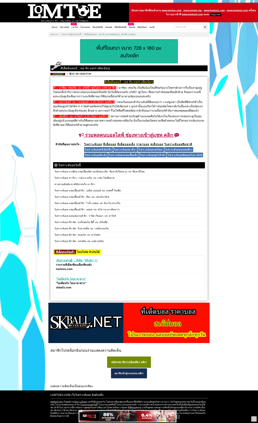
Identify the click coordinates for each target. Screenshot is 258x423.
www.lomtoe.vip (192, 10)
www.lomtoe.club (171, 10)
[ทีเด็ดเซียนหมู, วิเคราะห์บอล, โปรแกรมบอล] (129, 323)
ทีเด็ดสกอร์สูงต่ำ (65, 251)
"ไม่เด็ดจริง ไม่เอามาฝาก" (71, 278)
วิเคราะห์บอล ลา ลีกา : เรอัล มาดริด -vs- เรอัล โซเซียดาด (64, 21)
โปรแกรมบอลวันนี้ (89, 404)
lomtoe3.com (56, 402)
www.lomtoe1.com (214, 10)
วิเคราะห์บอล (80, 402)
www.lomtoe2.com (237, 10)
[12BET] (127, 416)
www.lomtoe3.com (192, 14)
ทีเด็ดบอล (132, 407)
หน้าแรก (54, 34)
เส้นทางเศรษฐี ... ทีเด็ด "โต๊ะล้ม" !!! (76, 260)
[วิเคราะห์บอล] (129, 51)
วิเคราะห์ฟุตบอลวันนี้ (71, 34)
